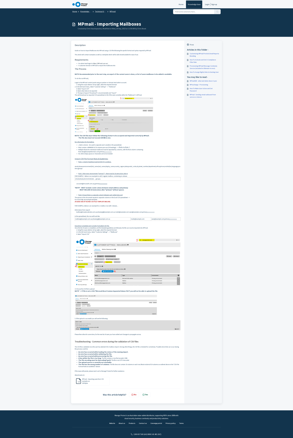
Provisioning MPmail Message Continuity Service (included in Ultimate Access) (203, 67)
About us (122, 423)
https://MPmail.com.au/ (100, 63)
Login (207, 4)
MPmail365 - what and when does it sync (203, 81)
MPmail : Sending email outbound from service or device (203, 96)
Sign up (214, 4)
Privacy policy (171, 423)
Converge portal (156, 423)
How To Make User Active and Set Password (201, 89)
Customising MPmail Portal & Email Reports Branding (204, 55)
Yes (146, 394)
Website (112, 423)
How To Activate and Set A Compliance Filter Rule (203, 61)
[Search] (217, 11)
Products (132, 423)
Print (192, 45)
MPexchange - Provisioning (199, 85)
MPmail (113, 11)
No (135, 394)
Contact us (143, 423)
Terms (181, 423)
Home (181, 4)
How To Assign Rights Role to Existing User (204, 72)
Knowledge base (194, 4)
